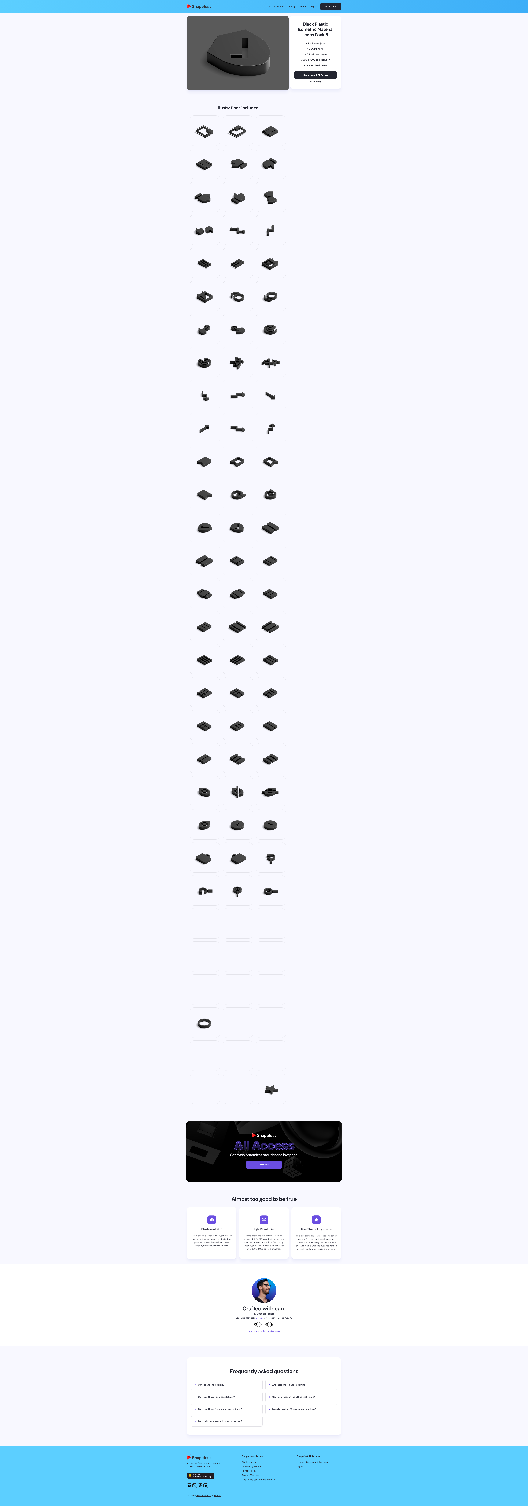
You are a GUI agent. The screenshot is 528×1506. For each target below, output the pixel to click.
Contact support (250, 1462)
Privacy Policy (249, 1470)
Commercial (310, 65)
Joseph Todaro (203, 1495)
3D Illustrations (276, 6)
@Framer (259, 1317)
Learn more (315, 82)
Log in (313, 6)
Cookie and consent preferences (258, 1479)
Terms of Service (250, 1475)
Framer (217, 1495)
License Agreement (252, 1466)
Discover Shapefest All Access (312, 1462)
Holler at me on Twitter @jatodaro (264, 1331)
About (303, 6)
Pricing (292, 6)
